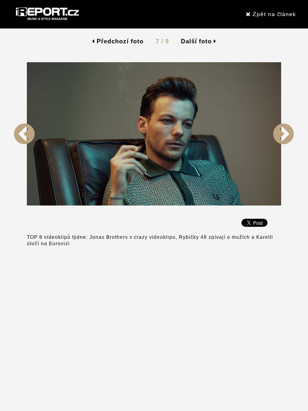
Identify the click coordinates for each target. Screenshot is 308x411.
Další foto (197, 41)
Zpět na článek (273, 14)
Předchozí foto (119, 41)
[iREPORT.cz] (46, 14)
